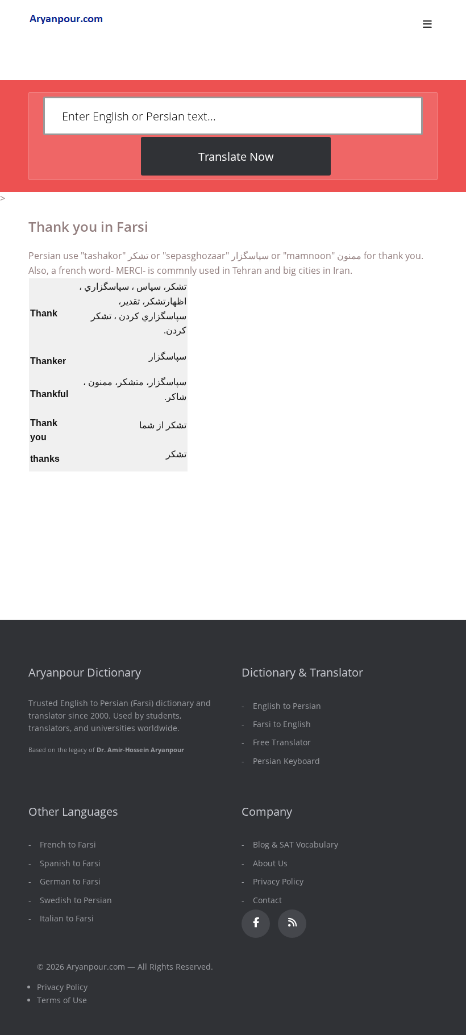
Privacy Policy (278, 881)
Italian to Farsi (67, 918)
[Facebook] (256, 923)
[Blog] (292, 923)
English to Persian (287, 705)
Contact (267, 900)
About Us (270, 863)
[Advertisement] (231, 448)
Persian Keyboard (286, 761)
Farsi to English (282, 724)
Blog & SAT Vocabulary (295, 844)
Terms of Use (62, 1000)
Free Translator (282, 742)
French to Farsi (68, 844)
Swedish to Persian (76, 900)
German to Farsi (70, 881)
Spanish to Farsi (70, 863)
